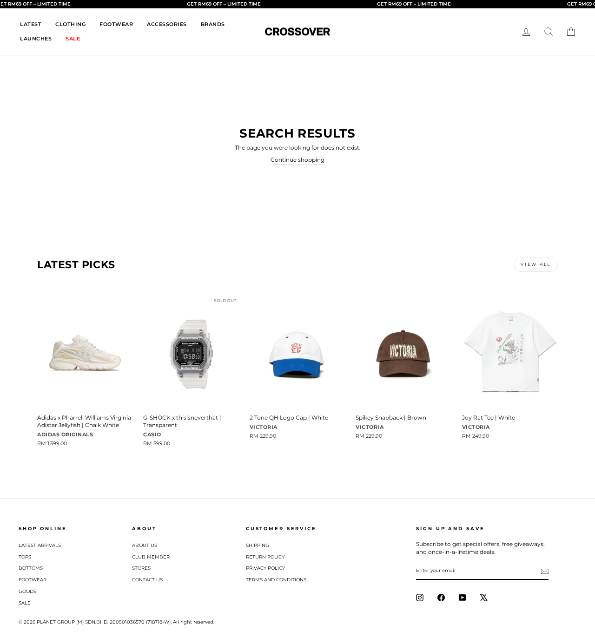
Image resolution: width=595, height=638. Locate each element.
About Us (144, 545)
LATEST (30, 24)
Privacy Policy (265, 568)
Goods (27, 591)
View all (536, 264)
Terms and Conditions (276, 580)
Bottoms (31, 568)
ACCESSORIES (167, 24)
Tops (25, 557)
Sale (25, 603)
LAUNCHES (36, 38)
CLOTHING (70, 24)
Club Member (151, 557)
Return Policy (265, 557)
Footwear (32, 580)
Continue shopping (297, 159)
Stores (141, 568)
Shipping (257, 545)
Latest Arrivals (40, 545)
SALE (73, 38)
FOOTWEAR (116, 24)
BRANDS (213, 24)
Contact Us (147, 580)
